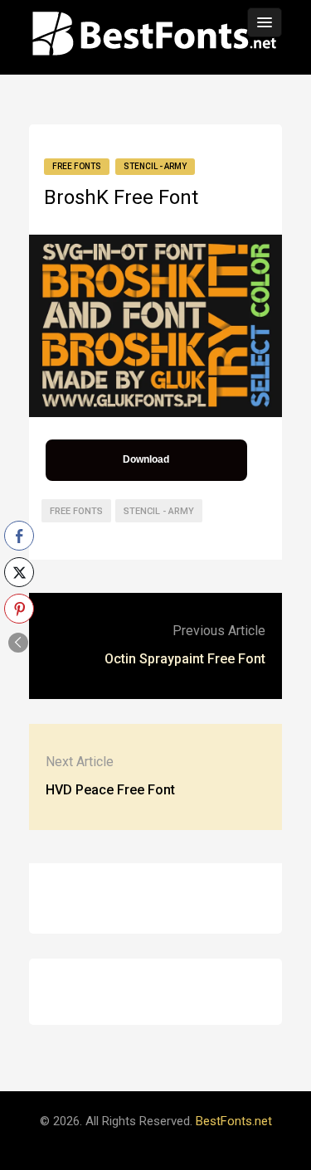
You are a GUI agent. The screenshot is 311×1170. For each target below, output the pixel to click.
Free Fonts (76, 166)
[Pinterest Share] (19, 609)
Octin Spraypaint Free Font (184, 659)
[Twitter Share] (19, 572)
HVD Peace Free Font (110, 790)
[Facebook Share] (19, 536)
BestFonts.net (234, 1121)
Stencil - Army (155, 166)
